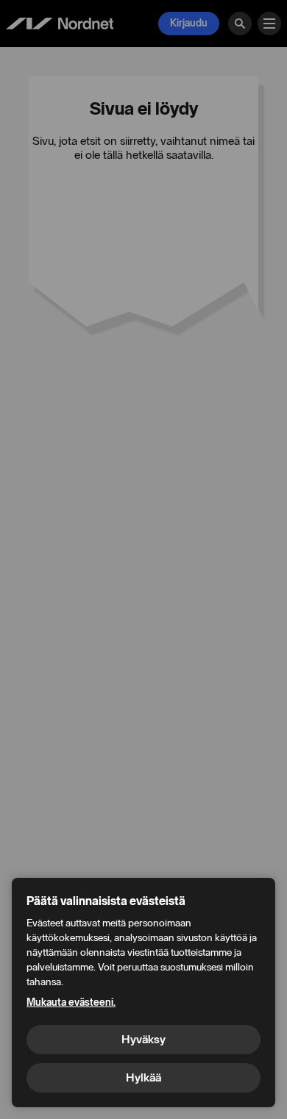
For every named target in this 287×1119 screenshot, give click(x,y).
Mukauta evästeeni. (71, 1002)
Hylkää (143, 1077)
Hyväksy (143, 1039)
